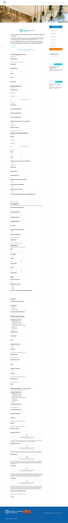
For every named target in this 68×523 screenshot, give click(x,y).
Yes (12, 122)
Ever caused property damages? (17, 184)
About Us (53, 513)
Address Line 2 (12, 96)
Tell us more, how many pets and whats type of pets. (21, 290)
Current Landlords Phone (16, 113)
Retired (13, 329)
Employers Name (14, 331)
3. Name (12, 267)
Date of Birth (13, 81)
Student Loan (14, 326)
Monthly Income (14, 354)
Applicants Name (14, 68)
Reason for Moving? (14, 175)
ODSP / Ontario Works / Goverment (19, 325)
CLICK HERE (40, 39)
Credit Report (13, 478)
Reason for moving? (14, 127)
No (12, 124)
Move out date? (14, 171)
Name (11, 151)
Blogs (61, 513)
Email (11, 77)
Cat (12, 285)
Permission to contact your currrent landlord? (20, 121)
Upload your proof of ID (15, 432)
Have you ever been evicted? (16, 189)
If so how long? (13, 239)
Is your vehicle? (13, 305)
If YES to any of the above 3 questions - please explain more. (23, 194)
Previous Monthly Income (16, 404)
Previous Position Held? (15, 413)
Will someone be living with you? (17, 207)
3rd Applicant (14, 46)
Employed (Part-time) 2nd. (17, 324)
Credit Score (13, 465)
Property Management (47, 513)
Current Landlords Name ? (16, 109)
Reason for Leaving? (14, 428)
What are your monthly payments (17, 311)
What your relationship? (15, 234)
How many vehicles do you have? (17, 301)
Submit (12, 496)
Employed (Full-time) (16, 321)
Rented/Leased (15, 309)
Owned (13, 308)
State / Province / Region (25, 99)
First (11, 71)
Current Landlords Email (15, 117)
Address (12, 136)
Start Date (12, 349)
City (11, 99)
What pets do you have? (15, 284)
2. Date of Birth (13, 263)
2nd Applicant (14, 45)
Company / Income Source (16, 319)
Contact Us (58, 513)
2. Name (12, 258)
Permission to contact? (15, 344)
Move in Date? (13, 64)
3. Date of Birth (13, 272)
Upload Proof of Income (15, 443)
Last (21, 71)
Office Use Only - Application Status (18, 490)
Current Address (13, 89)
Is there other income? (15, 359)
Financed (13, 306)
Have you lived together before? (17, 229)
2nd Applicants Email (14, 221)
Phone (12, 73)
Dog (12, 287)
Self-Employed (15, 328)
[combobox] (11, 209)
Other (13, 288)
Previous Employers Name (16, 409)
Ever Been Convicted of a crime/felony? (18, 179)
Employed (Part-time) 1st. (17, 322)
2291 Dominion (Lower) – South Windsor (54, 67)
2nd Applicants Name (15, 212)
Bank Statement (14, 454)
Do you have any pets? (15, 279)
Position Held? (13, 336)
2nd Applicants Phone (15, 217)
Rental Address (13, 58)
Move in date (13, 104)
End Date (12, 423)
